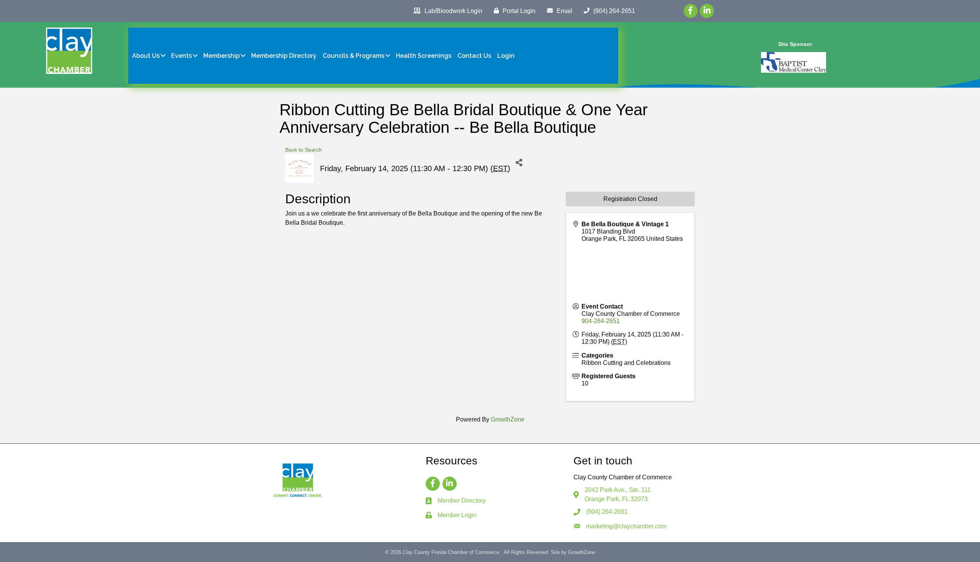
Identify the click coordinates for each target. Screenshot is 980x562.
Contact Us (474, 55)
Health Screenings (423, 55)
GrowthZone (507, 419)
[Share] (519, 162)
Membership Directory (284, 55)
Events (181, 55)
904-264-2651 (600, 321)
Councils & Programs (353, 55)
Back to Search (303, 150)
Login (505, 55)
